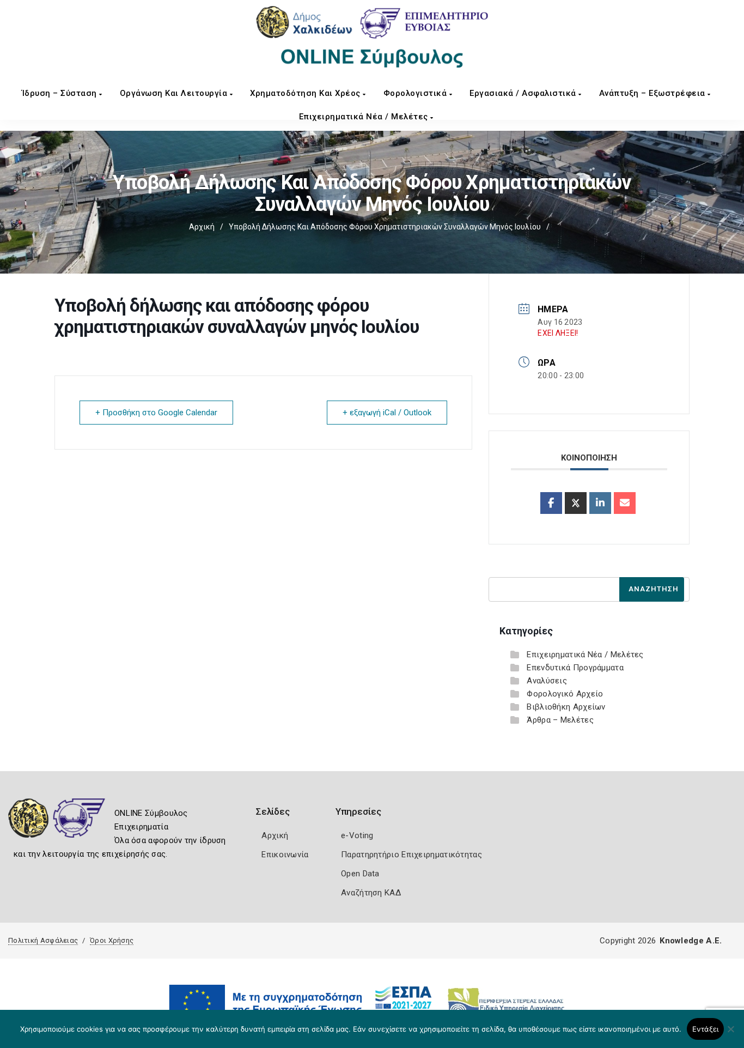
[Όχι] (730, 1034)
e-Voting (357, 835)
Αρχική (202, 226)
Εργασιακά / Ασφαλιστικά (523, 93)
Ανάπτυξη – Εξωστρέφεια (653, 93)
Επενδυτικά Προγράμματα (575, 668)
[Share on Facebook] (551, 503)
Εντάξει (705, 1029)
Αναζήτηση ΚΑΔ (371, 893)
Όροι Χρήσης (111, 940)
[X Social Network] (576, 503)
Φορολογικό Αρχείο (565, 694)
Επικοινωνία (284, 854)
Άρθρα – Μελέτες (560, 720)
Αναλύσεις (547, 681)
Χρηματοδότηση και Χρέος (306, 93)
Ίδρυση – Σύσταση (61, 93)
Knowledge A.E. (691, 941)
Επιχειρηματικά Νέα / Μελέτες (365, 117)
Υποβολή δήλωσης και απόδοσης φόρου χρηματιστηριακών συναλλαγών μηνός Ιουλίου (385, 226)
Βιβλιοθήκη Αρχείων (566, 707)
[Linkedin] (600, 503)
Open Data (360, 874)
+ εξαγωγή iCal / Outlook (387, 412)
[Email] (625, 503)
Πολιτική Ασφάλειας (43, 940)
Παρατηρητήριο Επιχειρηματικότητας (411, 854)
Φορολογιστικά (416, 93)
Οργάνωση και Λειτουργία (175, 93)
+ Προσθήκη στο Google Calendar (156, 412)
